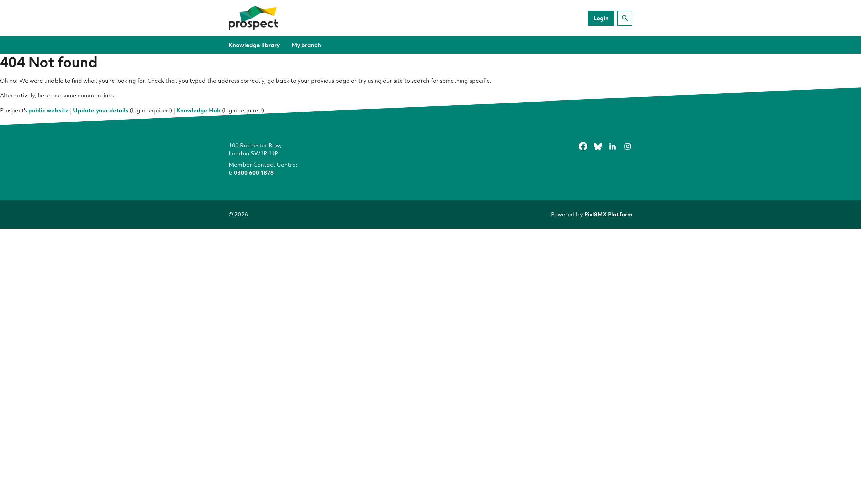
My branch (306, 45)
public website (48, 110)
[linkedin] (612, 146)
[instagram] (627, 146)
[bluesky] (598, 146)
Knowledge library (254, 45)
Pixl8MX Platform (608, 214)
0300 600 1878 (254, 172)
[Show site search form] (624, 18)
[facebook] (583, 146)
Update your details (100, 110)
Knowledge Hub (198, 110)
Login (601, 18)
